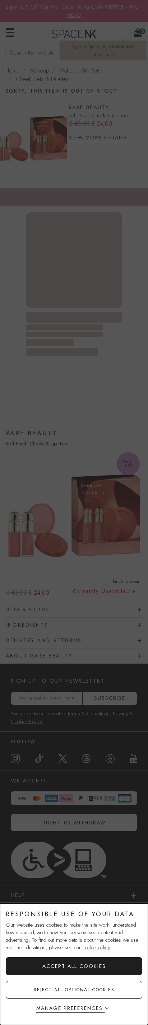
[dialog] (74, 964)
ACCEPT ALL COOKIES (74, 966)
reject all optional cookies (74, 990)
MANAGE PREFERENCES (69, 1008)
